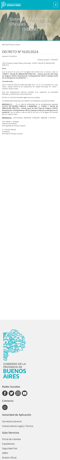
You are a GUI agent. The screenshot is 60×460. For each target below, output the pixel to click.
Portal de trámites (11, 439)
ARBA (5, 453)
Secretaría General (11, 421)
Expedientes (8, 443)
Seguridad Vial (9, 448)
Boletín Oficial (9, 457)
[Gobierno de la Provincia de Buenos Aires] (11, 5)
